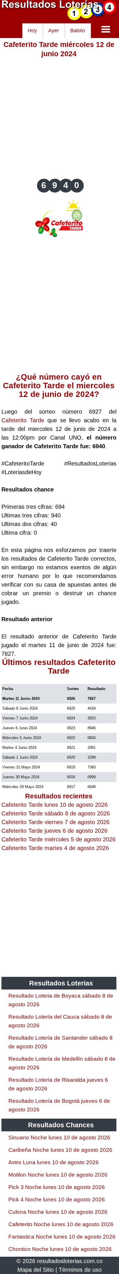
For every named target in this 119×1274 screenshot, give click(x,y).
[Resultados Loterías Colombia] (59, 19)
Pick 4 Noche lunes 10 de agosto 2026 (56, 1199)
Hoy (32, 30)
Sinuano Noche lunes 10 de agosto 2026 (59, 1137)
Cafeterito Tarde (22, 420)
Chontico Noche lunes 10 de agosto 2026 (60, 1249)
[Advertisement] (59, 117)
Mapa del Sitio (35, 1270)
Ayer (53, 30)
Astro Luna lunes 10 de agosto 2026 (53, 1162)
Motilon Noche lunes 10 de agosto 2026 (57, 1175)
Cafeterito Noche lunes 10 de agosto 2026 (61, 1224)
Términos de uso (80, 1270)
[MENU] (105, 29)
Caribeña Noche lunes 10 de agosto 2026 (60, 1150)
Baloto (77, 30)
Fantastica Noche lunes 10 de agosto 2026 (62, 1237)
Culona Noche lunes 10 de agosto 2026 (57, 1212)
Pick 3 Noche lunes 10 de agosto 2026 (56, 1187)
